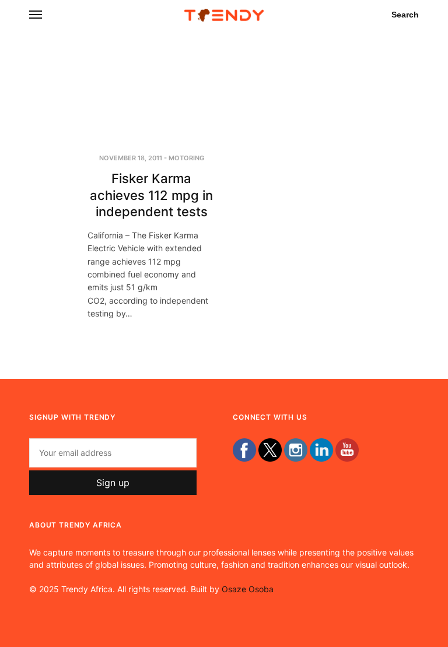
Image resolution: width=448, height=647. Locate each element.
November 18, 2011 (130, 158)
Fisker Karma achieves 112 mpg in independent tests (151, 195)
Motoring (186, 158)
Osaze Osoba (248, 589)
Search (405, 14)
